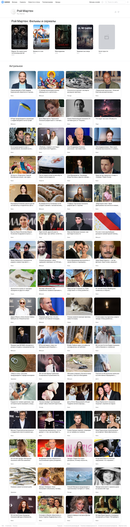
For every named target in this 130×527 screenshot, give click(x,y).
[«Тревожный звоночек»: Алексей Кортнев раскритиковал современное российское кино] (107, 84)
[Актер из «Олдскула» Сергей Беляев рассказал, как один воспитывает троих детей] (22, 169)
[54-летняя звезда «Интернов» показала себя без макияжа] (22, 452)
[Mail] (2, 2)
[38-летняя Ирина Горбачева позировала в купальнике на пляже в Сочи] (51, 367)
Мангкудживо (60, 51)
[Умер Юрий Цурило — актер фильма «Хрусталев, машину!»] (107, 254)
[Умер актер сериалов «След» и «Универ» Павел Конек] (107, 169)
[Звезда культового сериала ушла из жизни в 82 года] (107, 481)
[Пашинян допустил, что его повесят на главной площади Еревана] (51, 311)
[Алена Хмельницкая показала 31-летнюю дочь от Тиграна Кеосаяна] (79, 112)
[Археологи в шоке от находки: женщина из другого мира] (22, 282)
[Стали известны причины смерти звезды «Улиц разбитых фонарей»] (107, 311)
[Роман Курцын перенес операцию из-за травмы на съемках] (79, 424)
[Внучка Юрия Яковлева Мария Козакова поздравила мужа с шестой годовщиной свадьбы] (22, 226)
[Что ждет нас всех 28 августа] (107, 112)
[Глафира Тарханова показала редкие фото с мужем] (79, 197)
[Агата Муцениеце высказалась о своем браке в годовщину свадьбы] (79, 254)
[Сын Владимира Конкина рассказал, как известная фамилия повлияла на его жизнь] (79, 141)
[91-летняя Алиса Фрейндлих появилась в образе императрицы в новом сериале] (107, 282)
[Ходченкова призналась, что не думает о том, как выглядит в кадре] (51, 424)
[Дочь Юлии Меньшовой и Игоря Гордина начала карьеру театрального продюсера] (79, 396)
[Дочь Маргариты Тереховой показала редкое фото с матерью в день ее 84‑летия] (51, 112)
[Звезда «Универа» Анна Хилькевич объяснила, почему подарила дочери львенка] (51, 481)
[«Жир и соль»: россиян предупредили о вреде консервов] (22, 367)
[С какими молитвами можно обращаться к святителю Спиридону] (51, 84)
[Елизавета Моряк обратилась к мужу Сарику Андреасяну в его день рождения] (51, 509)
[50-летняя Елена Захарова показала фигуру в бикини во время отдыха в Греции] (22, 509)
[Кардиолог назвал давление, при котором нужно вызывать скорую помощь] (22, 396)
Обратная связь (123, 525)
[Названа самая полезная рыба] (22, 481)
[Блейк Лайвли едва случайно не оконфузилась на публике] (79, 339)
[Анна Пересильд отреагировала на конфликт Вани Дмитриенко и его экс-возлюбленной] (107, 424)
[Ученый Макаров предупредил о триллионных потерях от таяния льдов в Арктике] (79, 481)
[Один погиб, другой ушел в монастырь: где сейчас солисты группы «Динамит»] (51, 226)
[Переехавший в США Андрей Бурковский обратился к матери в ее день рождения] (22, 84)
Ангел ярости (103, 51)
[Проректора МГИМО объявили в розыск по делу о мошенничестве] (22, 339)
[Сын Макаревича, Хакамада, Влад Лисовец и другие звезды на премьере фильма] (79, 169)
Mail (3, 525)
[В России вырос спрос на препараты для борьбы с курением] (51, 339)
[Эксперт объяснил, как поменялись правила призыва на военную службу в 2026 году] (51, 282)
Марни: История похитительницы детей (19, 52)
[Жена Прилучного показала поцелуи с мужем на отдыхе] (107, 396)
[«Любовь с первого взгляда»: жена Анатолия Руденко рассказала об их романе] (51, 141)
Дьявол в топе (38, 51)
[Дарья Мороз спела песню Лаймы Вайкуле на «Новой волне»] (22, 311)
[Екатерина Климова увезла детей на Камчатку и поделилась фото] (22, 197)
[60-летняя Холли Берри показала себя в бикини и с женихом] (107, 339)
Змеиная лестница (83, 51)
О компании (8, 525)
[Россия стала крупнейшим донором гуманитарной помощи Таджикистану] (107, 226)
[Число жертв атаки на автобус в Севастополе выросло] (51, 169)
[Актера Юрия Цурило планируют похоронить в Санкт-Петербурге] (107, 509)
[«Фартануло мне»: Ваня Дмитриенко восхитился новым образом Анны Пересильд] (107, 197)
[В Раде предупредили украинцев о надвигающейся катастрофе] (22, 112)
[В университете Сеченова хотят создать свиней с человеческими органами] (51, 197)
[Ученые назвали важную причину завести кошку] (79, 311)
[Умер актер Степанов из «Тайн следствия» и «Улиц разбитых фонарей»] (79, 282)
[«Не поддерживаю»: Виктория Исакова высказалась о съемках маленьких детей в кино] (107, 141)
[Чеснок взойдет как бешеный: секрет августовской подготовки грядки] (51, 396)
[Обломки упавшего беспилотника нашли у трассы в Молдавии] (79, 367)
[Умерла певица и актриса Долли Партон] (79, 509)
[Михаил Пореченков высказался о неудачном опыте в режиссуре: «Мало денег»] (22, 424)
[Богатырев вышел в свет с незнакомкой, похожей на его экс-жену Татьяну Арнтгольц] (22, 141)
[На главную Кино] (7, 2)
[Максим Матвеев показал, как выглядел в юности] (79, 226)
